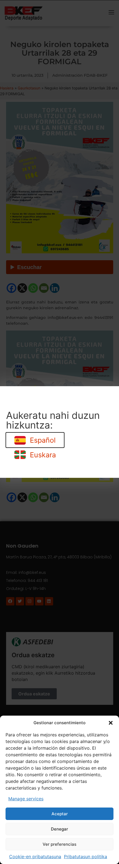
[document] (59, 432)
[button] (110, 723)
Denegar (59, 829)
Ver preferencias (59, 844)
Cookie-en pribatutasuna (35, 856)
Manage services (25, 798)
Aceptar (59, 813)
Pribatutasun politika (85, 856)
